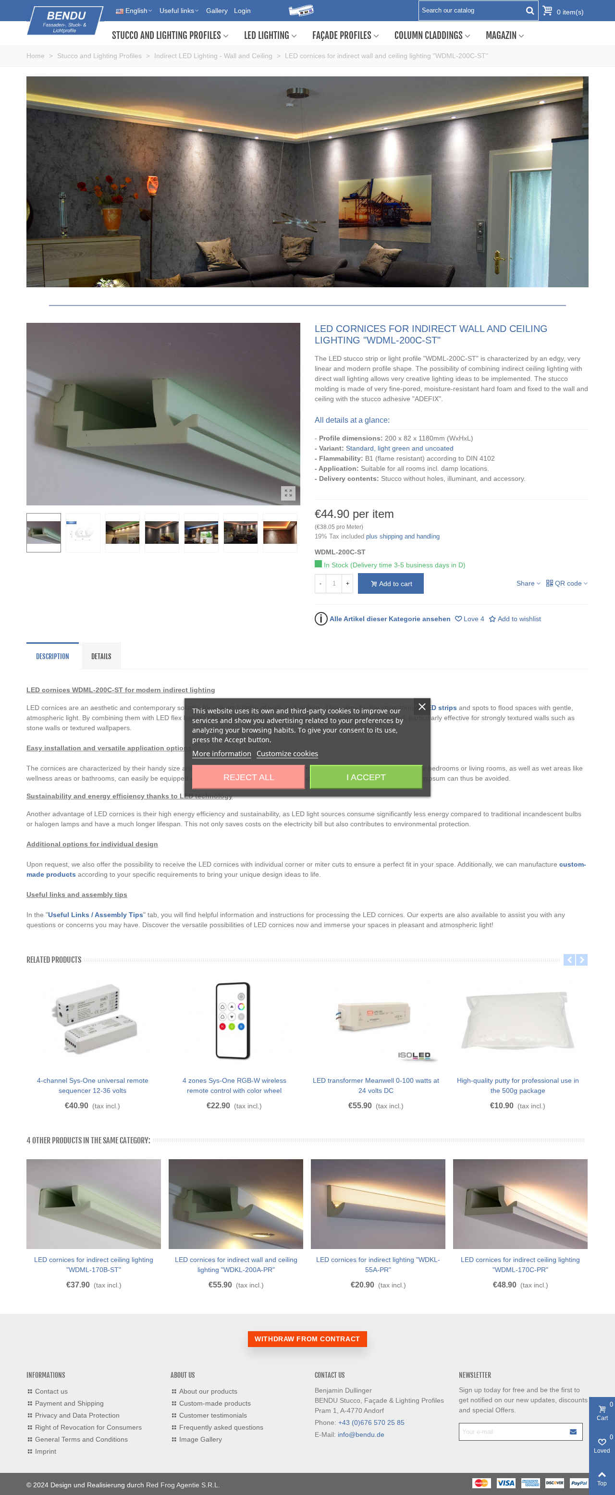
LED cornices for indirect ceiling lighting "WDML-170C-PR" (520, 1265)
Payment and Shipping (69, 1403)
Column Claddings (428, 35)
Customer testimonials (213, 1415)
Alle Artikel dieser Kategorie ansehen (385, 618)
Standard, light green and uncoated (400, 448)
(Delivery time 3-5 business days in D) (408, 565)
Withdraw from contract (307, 1339)
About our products (208, 1391)
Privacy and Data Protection (77, 1415)
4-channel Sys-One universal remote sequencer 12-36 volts (92, 1085)
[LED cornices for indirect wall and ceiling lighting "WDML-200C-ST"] (288, 493)
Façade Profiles (341, 35)
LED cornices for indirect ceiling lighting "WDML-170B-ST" (93, 1265)
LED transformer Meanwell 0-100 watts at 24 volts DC (376, 1085)
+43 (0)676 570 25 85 (371, 1422)
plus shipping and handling (403, 536)
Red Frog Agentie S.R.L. (183, 1485)
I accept (366, 777)
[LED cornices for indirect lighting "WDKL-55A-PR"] (378, 1204)
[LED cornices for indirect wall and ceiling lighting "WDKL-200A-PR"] (236, 1204)
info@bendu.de (361, 1434)
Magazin (501, 35)
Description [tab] (52, 656)
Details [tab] (101, 656)
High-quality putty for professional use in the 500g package (518, 1085)
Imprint (45, 1451)
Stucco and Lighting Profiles (166, 35)
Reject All (248, 777)
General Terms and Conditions (81, 1439)
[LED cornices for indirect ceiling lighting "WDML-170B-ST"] (93, 1204)
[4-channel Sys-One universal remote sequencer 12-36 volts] (92, 1021)
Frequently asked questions (221, 1427)
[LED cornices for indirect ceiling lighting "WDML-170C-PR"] (520, 1204)
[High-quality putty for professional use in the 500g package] (518, 1021)
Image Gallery (200, 1439)
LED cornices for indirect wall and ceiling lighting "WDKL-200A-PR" (236, 1265)
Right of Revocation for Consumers (88, 1427)
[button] (569, 960)
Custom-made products (215, 1403)
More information (221, 753)
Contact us (51, 1391)
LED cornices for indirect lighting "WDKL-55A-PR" (378, 1265)
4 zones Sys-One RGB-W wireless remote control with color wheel (234, 1085)
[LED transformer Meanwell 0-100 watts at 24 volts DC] (376, 1021)
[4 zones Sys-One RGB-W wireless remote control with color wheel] (234, 1021)
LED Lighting (266, 35)
